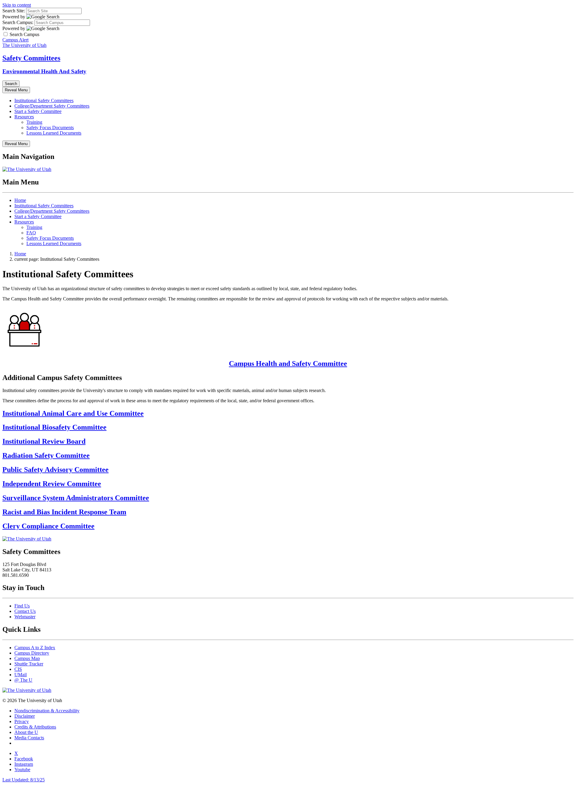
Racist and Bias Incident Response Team (64, 512)
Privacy (21, 721)
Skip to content (16, 5)
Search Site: (13, 10)
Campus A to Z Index (34, 647)
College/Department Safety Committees (51, 105)
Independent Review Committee (51, 484)
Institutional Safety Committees (44, 100)
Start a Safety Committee (38, 111)
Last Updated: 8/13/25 (23, 779)
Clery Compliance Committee (48, 526)
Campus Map (27, 658)
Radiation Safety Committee (46, 455)
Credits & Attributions (35, 726)
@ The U (23, 680)
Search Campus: (17, 22)
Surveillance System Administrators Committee (75, 498)
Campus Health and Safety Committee (288, 363)
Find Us (22, 605)
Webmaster (24, 616)
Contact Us (25, 611)
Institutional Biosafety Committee (54, 427)
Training (34, 122)
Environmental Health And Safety (44, 71)
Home (20, 200)
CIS (18, 669)
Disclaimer (24, 716)
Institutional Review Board (44, 441)
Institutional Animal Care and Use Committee (73, 413)
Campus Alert (15, 39)
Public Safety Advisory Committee (55, 469)
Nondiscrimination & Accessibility (47, 710)
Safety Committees (31, 58)
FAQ (31, 232)
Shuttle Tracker (28, 663)
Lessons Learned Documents (53, 132)
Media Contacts (29, 737)
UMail (20, 674)
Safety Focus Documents (50, 127)
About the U (26, 732)
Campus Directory (31, 653)
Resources (24, 116)
